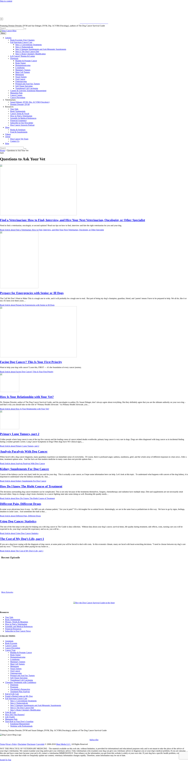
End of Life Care (12, 694)
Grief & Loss (10, 712)
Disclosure (31, 744)
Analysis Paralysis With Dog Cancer (24, 451)
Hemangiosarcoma (22, 65)
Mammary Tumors (22, 70)
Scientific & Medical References (23, 118)
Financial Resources (13, 629)
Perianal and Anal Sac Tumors (27, 84)
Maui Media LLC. (63, 744)
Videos (8, 134)
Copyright (40, 744)
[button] (5, 760)
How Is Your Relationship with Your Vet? (27, 396)
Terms (2, 744)
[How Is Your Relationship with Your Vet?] (9, 391)
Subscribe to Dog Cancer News (18, 631)
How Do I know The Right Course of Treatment (31, 486)
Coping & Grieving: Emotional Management (28, 91)
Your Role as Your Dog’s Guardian (19, 721)
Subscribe (94, 740)
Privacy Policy (11, 744)
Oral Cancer (20, 79)
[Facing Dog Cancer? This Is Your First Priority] (38, 357)
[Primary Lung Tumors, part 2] (9, 428)
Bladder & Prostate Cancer (26, 61)
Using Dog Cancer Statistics (18, 521)
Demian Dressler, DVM (20, 104)
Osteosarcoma (21, 81)
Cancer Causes (16, 95)
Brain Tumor (20, 63)
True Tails (14, 109)
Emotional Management (20, 724)
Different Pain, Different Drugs (20, 503)
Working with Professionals (21, 726)
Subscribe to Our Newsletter (21, 123)
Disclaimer (22, 744)
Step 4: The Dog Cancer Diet (27, 51)
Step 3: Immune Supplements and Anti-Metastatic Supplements (40, 49)
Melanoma (19, 74)
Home (2, 150)
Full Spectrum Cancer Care (21, 42)
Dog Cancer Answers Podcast (22, 125)
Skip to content (6, 1)
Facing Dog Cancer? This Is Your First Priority (31, 362)
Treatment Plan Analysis (20, 692)
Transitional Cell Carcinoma (26, 88)
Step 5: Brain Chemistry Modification (30, 54)
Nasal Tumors (21, 77)
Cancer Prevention (17, 97)
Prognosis (14, 687)
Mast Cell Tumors (22, 72)
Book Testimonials (17, 111)
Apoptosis (9, 641)
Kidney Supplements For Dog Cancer (24, 469)
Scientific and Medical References (19, 626)
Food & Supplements (18, 132)
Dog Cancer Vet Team (19, 139)
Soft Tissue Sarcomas (24, 86)
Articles (8, 38)
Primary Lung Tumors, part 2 (19, 434)
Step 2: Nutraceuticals (24, 47)
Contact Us (14, 141)
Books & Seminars (17, 130)
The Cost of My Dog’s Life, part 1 (22, 538)
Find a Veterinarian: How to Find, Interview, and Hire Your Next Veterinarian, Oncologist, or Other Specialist (72, 220)
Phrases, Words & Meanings (16, 622)
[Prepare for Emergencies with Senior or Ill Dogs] (19, 287)
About (7, 136)
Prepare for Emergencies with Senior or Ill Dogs (32, 293)
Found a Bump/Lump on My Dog (19, 696)
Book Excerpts (11, 643)
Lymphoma (20, 68)
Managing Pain (16, 93)
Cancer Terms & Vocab (19, 114)
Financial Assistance (18, 120)
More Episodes (7, 592)
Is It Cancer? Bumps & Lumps (22, 56)
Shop (7, 127)
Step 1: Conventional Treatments (28, 45)
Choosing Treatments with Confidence (20, 682)
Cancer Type (10, 650)
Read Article (52, 230)
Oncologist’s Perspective (20, 689)
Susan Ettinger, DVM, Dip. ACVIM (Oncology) (29, 102)
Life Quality (10, 717)
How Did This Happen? (15, 714)
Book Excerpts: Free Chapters (22, 40)
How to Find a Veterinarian (21, 116)
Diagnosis (14, 58)
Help (7, 143)
